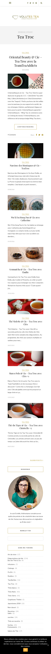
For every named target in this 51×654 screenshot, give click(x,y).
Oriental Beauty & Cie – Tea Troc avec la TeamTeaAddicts (25, 61)
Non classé (12, 607)
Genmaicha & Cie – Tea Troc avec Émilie (25, 271)
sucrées (11, 617)
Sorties (10, 625)
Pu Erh (10, 572)
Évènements (12, 627)
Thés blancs (12, 588)
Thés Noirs (12, 592)
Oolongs (11, 568)
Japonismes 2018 (14, 603)
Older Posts (36, 460)
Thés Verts (12, 596)
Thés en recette (14, 621)
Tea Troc (25, 52)
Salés (10, 613)
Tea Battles (12, 580)
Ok (25, 650)
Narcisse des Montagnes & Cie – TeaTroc (25, 167)
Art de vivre (12, 554)
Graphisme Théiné (14, 600)
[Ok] (48, 645)
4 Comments (12, 135)
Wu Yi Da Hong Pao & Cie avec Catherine (25, 219)
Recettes (11, 611)
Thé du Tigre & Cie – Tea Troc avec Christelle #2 (25, 427)
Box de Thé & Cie (14, 560)
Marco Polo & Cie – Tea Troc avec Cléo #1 (25, 375)
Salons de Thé (13, 631)
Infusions (11, 564)
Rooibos (11, 576)
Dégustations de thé (15, 558)
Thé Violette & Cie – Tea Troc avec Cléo (25, 323)
